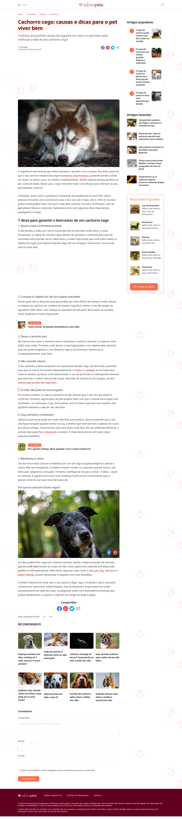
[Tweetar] (113, 48)
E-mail (22, 755)
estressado (50, 432)
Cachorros (31, 14)
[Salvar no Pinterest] (115, 552)
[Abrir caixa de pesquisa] (162, 4)
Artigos (42, 14)
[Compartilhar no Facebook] (108, 552)
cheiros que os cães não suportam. (37, 382)
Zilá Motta (24, 47)
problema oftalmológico (75, 175)
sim (44, 616)
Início (20, 14)
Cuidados (53, 14)
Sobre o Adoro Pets (53, 795)
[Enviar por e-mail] (117, 48)
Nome (22, 741)
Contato (98, 795)
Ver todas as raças (144, 286)
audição (90, 370)
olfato (78, 370)
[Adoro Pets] (91, 4)
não (50, 616)
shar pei (93, 570)
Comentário (24, 717)
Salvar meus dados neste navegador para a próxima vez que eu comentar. (58, 770)
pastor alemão (26, 574)
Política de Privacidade (78, 795)
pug (101, 570)
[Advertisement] (68, 71)
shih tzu (109, 570)
